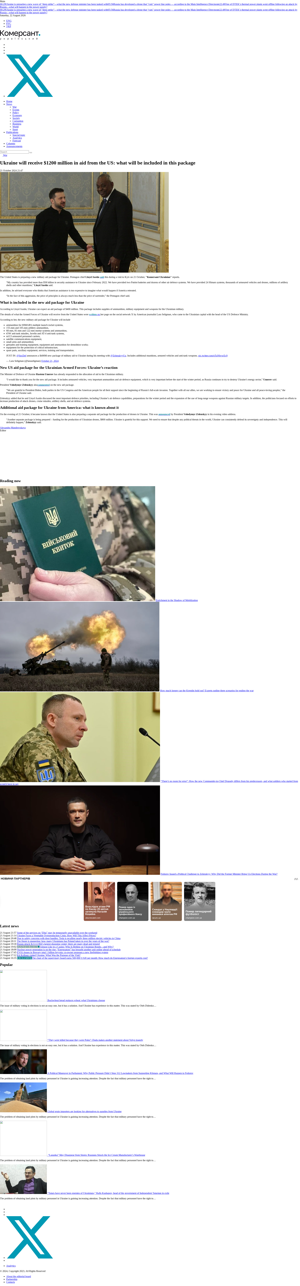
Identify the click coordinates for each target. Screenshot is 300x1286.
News (9, 104)
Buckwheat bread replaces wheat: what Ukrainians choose (76, 1000)
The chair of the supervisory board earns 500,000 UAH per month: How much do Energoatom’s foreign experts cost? (90, 958)
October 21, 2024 (50, 361)
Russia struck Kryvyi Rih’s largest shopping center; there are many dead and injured (58, 944)
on (94, 314)
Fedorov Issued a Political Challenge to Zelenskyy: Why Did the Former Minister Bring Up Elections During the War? (219, 874)
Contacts (10, 1282)
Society (16, 118)
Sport (15, 129)
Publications (12, 132)
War (14, 107)
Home (9, 101)
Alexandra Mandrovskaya (13, 427)
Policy (15, 112)
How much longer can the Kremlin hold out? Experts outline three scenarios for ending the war (207, 690)
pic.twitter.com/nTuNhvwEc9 (213, 355)
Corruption (17, 121)
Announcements (14, 146)
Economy (17, 115)
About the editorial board (18, 1276)
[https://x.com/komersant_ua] (29, 96)
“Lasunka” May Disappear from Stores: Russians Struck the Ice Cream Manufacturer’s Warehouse (96, 1155)
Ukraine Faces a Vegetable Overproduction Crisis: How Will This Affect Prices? (56, 935)
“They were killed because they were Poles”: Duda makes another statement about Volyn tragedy (95, 1040)
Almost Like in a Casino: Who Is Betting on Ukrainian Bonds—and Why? (77, 946)
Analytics (17, 138)
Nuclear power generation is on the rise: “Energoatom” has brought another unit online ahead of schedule (69, 949)
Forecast (16, 140)
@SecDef (21, 355)
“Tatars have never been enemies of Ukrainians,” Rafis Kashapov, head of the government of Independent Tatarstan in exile (108, 1193)
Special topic (18, 135)
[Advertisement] (94, 454)
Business (16, 123)
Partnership (11, 1279)
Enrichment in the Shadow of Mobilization (177, 600)
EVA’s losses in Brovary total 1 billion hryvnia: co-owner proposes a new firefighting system (62, 952)
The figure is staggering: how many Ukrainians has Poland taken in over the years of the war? (63, 941)
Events (15, 109)
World (15, 126)
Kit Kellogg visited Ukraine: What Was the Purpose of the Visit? (48, 955)
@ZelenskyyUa (118, 355)
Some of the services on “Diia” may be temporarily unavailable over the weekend (57, 932)
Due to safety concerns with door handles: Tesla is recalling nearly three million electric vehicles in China (68, 938)
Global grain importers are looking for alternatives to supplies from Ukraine (85, 1111)
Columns (10, 143)
